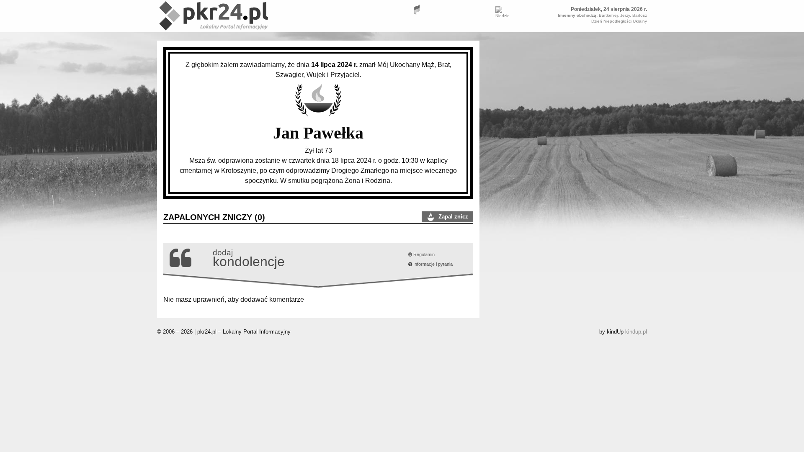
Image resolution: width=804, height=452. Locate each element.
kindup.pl (636, 332)
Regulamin (423, 254)
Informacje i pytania (432, 264)
